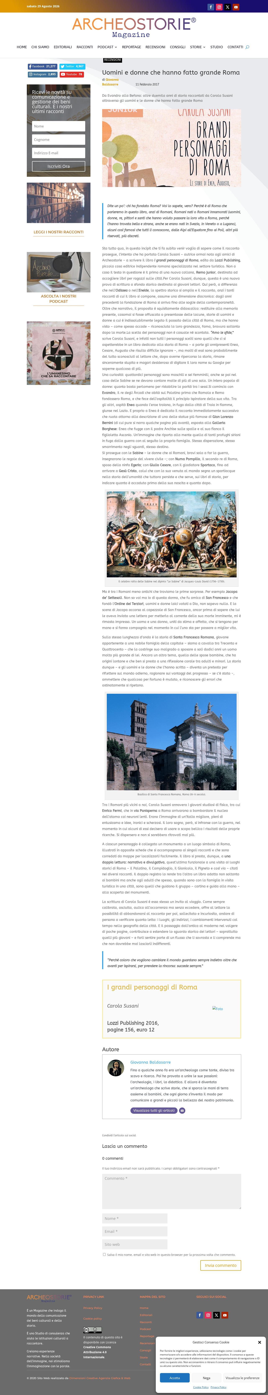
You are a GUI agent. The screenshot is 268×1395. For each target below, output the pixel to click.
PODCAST (105, 47)
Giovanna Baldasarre (150, 1062)
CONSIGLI (178, 47)
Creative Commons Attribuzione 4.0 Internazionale (97, 1352)
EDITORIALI (63, 47)
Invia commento (221, 1265)
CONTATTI (235, 47)
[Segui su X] (227, 7)
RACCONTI (85, 47)
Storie (144, 1357)
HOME (22, 47)
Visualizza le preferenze (242, 1378)
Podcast (145, 1329)
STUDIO (216, 47)
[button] (260, 1342)
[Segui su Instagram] (219, 7)
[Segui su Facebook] (210, 7)
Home (144, 1308)
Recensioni (112, 60)
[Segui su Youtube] (236, 7)
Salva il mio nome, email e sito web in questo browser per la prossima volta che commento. (171, 1255)
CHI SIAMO (40, 47)
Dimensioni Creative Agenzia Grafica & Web (99, 1378)
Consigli (145, 1350)
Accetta (175, 1378)
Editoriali (146, 1315)
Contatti (145, 1364)
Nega (206, 1378)
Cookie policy (92, 1318)
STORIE (196, 47)
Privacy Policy (218, 1387)
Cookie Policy (201, 1387)
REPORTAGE (131, 47)
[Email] (182, 1110)
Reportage (147, 1336)
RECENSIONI (155, 47)
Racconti (146, 1322)
